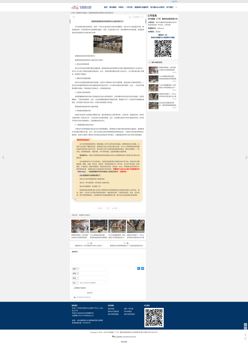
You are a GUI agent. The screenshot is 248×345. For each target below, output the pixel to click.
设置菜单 (174, 1)
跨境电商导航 (93, 320)
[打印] (129, 17)
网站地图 (124, 342)
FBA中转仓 (128, 311)
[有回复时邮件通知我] (74, 297)
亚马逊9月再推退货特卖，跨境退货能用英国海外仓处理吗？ (167, 105)
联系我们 (75, 305)
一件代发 (129, 7)
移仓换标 (112, 7)
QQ (74, 283)
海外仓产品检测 (113, 311)
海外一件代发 (128, 309)
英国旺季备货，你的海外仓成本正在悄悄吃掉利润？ (79, 237)
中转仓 (121, 7)
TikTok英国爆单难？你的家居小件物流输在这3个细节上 (116, 237)
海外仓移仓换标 (113, 314)
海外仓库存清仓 (129, 314)
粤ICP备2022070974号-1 (149, 332)
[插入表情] (138, 268)
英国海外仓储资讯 (141, 7)
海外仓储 (111, 309)
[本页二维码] (245, 338)
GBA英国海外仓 (82, 320)
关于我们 (169, 7)
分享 (115, 208)
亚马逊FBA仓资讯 (157, 7)
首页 (106, 7)
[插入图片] (142, 268)
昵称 (75, 269)
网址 (74, 278)
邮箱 (75, 273)
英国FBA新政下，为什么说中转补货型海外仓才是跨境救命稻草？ (135, 237)
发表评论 (137, 17)
